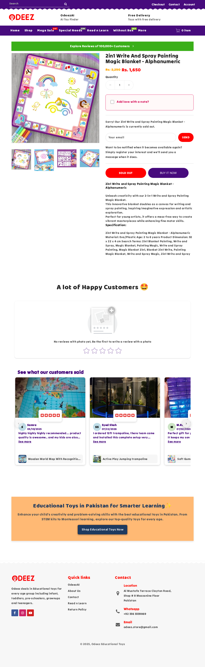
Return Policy (77, 609)
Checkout (158, 4)
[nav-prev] (19, 424)
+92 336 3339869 (135, 614)
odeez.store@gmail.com (141, 627)
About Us (74, 591)
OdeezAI (74, 584)
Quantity (112, 77)
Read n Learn (77, 603)
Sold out (126, 173)
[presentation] (12, 160)
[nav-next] (186, 424)
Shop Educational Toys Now (103, 529)
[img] (50, 416)
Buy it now (168, 172)
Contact (174, 4)
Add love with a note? (133, 102)
